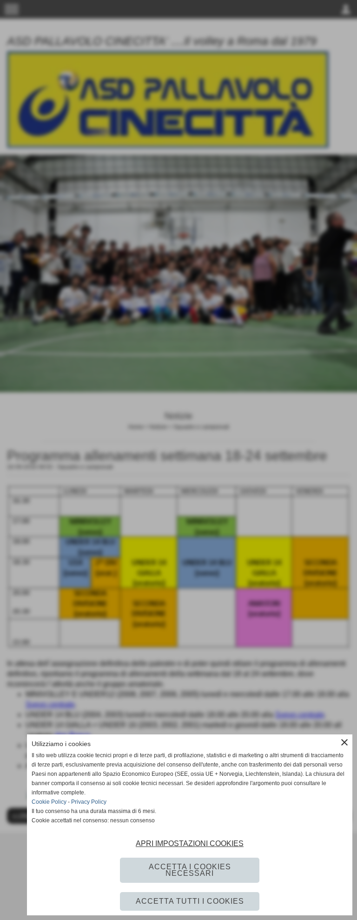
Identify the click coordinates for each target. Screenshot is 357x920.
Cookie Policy (49, 802)
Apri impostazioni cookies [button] (190, 843)
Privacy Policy (88, 802)
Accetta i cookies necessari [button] (190, 870)
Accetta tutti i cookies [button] (190, 901)
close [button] (344, 742)
